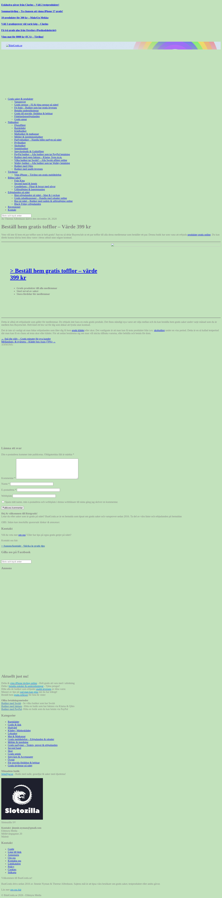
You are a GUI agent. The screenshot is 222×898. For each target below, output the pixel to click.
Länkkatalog (14, 863)
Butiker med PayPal (11, 709)
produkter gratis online (199, 234)
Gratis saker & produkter (20, 98)
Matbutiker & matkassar (26, 134)
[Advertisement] (98, 72)
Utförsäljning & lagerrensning (29, 189)
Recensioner (14, 207)
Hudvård (12, 727)
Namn (5, 483)
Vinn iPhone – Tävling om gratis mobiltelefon (37, 174)
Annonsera (13, 855)
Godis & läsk (14, 724)
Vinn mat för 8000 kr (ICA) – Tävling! (22, 36)
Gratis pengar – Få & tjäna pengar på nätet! (36, 104)
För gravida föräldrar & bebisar (24, 762)
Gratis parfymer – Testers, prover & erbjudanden (33, 745)
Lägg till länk (14, 852)
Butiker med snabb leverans (28, 169)
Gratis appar (20, 119)
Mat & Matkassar (17, 736)
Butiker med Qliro (23, 166)
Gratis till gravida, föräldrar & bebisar (33, 113)
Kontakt (12, 209)
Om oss (12, 857)
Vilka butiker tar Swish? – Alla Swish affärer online (40, 160)
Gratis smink (14, 753)
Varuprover (20, 101)
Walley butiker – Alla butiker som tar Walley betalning (42, 163)
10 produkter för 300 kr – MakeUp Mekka (24, 17)
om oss (22, 535)
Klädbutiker (20, 131)
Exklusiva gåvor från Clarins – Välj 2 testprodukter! (30, 4)
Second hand (14, 748)
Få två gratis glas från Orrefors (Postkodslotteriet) (28, 30)
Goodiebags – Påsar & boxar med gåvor (34, 186)
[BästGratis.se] (14, 45)
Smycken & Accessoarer (20, 756)
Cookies (12, 869)
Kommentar (8, 478)
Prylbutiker (20, 142)
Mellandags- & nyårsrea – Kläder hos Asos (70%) (28, 341)
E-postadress (8, 489)
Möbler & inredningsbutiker (28, 136)
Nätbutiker (13, 122)
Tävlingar (13, 171)
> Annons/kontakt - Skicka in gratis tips (23, 546)
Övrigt (11, 759)
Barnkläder (20, 128)
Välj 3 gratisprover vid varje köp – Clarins (24, 24)
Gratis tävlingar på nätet (20, 765)
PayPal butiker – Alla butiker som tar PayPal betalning (42, 154)
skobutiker (159, 330)
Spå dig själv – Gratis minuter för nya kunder (26, 338)
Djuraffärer (20, 125)
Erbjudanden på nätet (19, 192)
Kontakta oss (14, 860)
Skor (10, 751)
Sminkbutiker (21, 148)
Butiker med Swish (11, 703)
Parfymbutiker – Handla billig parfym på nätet (37, 139)
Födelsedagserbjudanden (27, 116)
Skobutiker (20, 145)
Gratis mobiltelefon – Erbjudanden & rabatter (31, 739)
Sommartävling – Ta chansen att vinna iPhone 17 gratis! (32, 11)
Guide (11, 849)
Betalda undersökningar (26, 110)
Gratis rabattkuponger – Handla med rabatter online (40, 198)
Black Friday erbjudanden (27, 204)
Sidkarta (12, 872)
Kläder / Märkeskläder (19, 730)
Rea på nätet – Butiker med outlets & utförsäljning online (43, 201)
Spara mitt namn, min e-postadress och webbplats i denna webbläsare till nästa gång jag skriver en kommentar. (61, 502)
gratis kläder (78, 330)
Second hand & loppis (25, 183)
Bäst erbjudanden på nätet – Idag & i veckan (37, 195)
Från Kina (19, 180)
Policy (11, 866)
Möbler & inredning (18, 742)
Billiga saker (14, 177)
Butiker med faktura (11, 706)
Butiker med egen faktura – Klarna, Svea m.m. (38, 157)
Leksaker (12, 733)
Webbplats (6, 495)
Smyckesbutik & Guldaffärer (29, 151)
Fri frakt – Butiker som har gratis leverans (35, 107)
